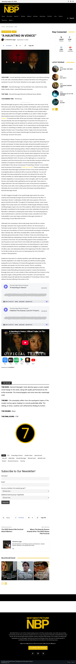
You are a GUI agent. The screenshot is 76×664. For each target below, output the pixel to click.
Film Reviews (9, 27)
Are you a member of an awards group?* (13, 488)
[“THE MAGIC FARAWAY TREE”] (55, 85)
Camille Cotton (28, 455)
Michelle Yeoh (41, 458)
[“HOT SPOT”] (55, 77)
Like (69, 37)
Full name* (4, 476)
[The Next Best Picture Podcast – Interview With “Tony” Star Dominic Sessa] (41, 570)
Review (4, 461)
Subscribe (70, 47)
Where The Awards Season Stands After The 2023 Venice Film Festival (38, 531)
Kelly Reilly (11, 458)
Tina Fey (22, 461)
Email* (3, 482)
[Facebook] (68, 1)
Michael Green (32, 458)
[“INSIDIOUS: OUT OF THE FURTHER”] (55, 93)
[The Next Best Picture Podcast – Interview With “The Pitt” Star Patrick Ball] (25, 570)
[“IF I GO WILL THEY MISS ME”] (55, 69)
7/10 (8, 455)
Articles (9, 574)
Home (3, 27)
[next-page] (6, 583)
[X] (73, 1)
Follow (61, 37)
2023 (15, 27)
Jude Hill (4, 458)
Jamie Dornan (38, 455)
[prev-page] (2, 583)
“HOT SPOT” (63, 78)
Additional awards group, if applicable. (12, 494)
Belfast (4, 118)
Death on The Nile (27, 167)
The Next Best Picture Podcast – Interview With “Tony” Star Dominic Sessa (41, 576)
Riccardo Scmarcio (13, 461)
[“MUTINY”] (55, 102)
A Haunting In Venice (17, 455)
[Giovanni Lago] (3, 39)
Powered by (4, 367)
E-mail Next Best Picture (38, 648)
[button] (70, 18)
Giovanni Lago (11, 39)
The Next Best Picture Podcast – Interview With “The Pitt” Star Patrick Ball (25, 576)
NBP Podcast (25, 572)
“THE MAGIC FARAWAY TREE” (66, 86)
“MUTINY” (62, 102)
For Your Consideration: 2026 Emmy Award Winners (9, 577)
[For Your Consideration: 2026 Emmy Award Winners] (9, 570)
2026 (61, 67)
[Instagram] (70, 1)
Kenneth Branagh (21, 458)
